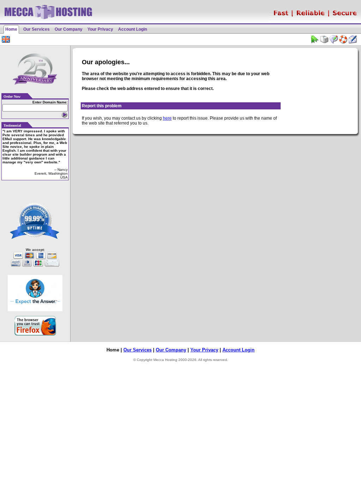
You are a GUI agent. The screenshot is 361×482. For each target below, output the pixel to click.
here (167, 118)
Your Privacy (100, 29)
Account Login (132, 29)
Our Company (68, 29)
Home (11, 29)
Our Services (36, 29)
